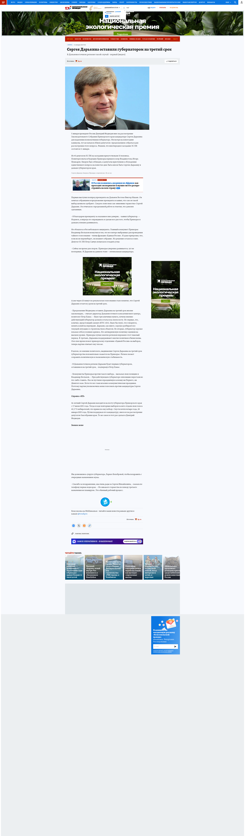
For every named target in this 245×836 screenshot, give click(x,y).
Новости (78, 39)
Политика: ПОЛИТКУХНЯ (82, 533)
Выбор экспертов (190, 2)
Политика (43, 2)
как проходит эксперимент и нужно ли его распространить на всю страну (115, 185)
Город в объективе (148, 39)
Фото (13, 2)
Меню (3, 2)
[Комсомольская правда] (76, 8)
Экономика (64, 2)
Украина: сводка (134, 39)
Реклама (162, 8)
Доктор (202, 2)
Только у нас (115, 39)
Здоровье (91, 2)
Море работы (87, 39)
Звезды (82, 2)
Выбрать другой (114, 16)
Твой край (160, 39)
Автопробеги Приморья (101, 39)
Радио (153, 8)
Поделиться (172, 61)
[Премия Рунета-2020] (94, 7)
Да (106, 16)
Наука (114, 2)
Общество (53, 2)
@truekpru (82, 513)
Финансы (211, 2)
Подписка (174, 8)
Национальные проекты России (167, 2)
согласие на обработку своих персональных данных (163, 651)
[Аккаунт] (241, 2)
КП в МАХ (167, 39)
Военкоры (124, 39)
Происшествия (145, 2)
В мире (74, 2)
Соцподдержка (104, 2)
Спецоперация (31, 2)
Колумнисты (131, 2)
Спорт (121, 2)
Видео (20, 2)
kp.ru (80, 61)
